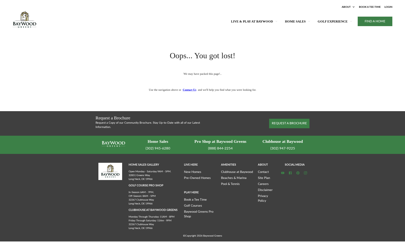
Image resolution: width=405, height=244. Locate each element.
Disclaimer (265, 190)
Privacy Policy (263, 198)
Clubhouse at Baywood (237, 172)
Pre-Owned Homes (197, 178)
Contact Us (189, 89)
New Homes (192, 172)
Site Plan (264, 178)
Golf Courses (193, 205)
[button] (348, 7)
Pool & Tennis (230, 184)
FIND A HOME (375, 21)
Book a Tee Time (195, 199)
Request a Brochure (289, 123)
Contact (263, 172)
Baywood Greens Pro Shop (198, 214)
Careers (263, 184)
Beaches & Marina (233, 178)
